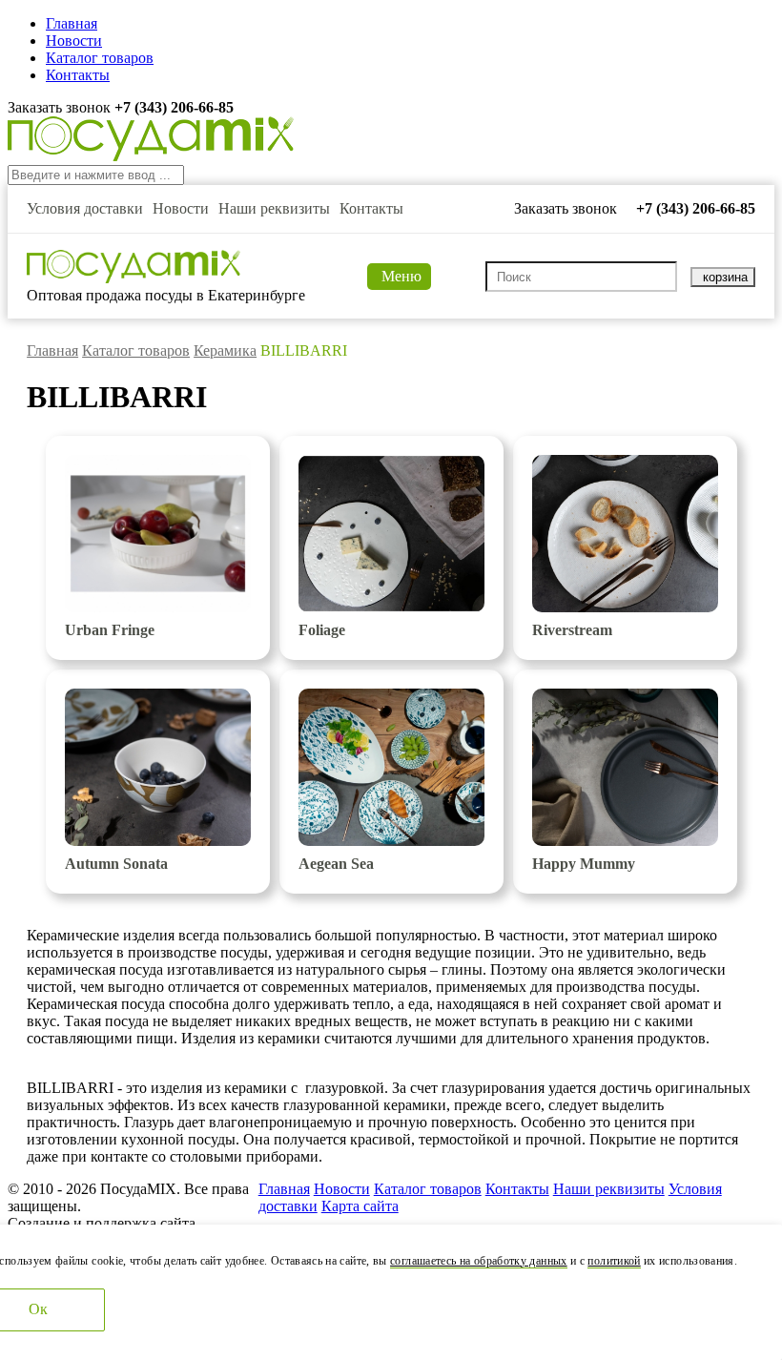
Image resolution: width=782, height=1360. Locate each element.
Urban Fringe (109, 630)
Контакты (78, 75)
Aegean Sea (336, 863)
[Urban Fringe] (158, 533)
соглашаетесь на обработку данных (478, 1260)
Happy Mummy (583, 863)
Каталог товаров (100, 58)
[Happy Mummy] (625, 767)
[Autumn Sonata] (158, 767)
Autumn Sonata (116, 863)
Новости (74, 40)
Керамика (225, 350)
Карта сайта (360, 1206)
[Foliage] (391, 533)
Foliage (321, 630)
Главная (71, 23)
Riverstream (572, 630)
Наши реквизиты (274, 208)
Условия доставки (85, 208)
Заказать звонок (61, 107)
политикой (613, 1260)
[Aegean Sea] (391, 767)
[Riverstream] (625, 533)
